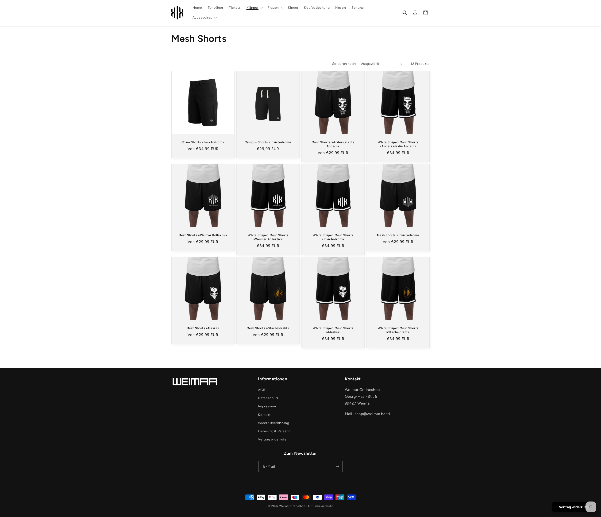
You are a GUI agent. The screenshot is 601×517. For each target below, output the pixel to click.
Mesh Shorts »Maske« (203, 328)
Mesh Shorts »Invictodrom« (398, 235)
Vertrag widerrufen (273, 440)
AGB (261, 390)
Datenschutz (268, 398)
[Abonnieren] (337, 466)
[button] (254, 8)
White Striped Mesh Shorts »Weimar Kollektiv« (268, 237)
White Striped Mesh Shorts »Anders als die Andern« (398, 144)
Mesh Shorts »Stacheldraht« (268, 328)
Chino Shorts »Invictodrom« (203, 142)
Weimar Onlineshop (292, 506)
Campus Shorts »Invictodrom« (268, 142)
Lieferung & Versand (274, 431)
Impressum (267, 407)
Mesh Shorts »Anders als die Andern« (333, 144)
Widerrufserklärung (273, 423)
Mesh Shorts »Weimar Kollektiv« (202, 235)
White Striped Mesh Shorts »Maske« (333, 330)
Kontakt (264, 415)
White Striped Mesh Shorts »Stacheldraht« (398, 330)
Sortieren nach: (344, 64)
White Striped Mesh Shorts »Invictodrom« (333, 237)
